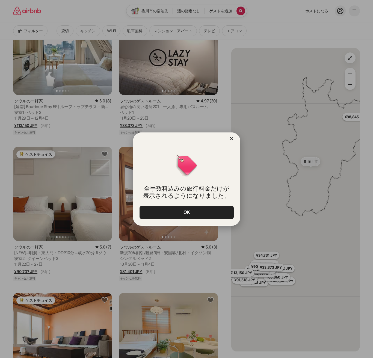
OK (186, 212)
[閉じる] (231, 139)
